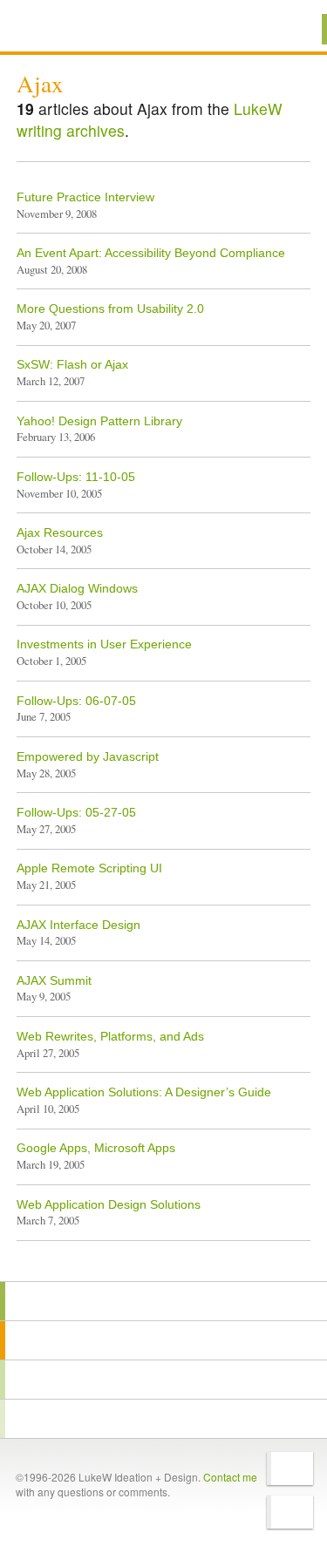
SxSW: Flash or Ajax (72, 364)
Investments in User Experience (104, 644)
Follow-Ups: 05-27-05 (76, 812)
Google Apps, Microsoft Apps (96, 1148)
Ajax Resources (60, 532)
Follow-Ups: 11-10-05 (76, 477)
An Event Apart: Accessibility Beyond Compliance (151, 253)
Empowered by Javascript (88, 756)
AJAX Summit (54, 980)
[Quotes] (163, 1340)
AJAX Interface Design (78, 925)
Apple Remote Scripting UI (89, 868)
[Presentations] (163, 1379)
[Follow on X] (290, 1468)
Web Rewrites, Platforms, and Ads (110, 1036)
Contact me (230, 1476)
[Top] (163, 1256)
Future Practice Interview (85, 197)
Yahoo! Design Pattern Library (99, 421)
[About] (163, 1301)
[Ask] (163, 1419)
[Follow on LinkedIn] (290, 1512)
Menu (291, 29)
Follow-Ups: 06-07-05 (76, 701)
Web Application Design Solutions (109, 1204)
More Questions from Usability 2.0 (110, 308)
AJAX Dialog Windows (77, 588)
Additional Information (75, 28)
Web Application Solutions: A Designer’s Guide (144, 1092)
